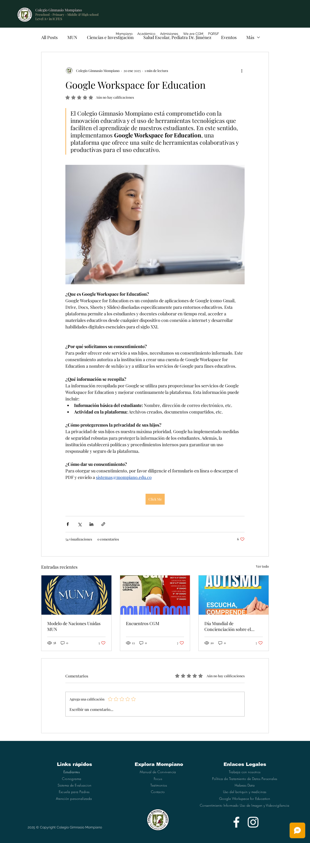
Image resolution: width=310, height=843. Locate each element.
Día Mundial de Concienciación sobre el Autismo (227, 626)
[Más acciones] (242, 70)
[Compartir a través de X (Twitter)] (79, 524)
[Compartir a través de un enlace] (103, 524)
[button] (146, 33)
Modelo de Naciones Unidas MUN (74, 626)
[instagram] (253, 822)
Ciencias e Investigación (110, 37)
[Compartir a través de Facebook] (67, 524)
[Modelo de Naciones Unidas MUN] (76, 595)
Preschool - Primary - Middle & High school (67, 14)
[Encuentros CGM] (155, 595)
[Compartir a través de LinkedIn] (91, 524)
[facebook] (236, 822)
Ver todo (262, 566)
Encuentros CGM (142, 623)
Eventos (229, 37)
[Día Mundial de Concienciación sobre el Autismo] (234, 595)
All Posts (49, 37)
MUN (72, 37)
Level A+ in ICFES (48, 18)
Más (250, 37)
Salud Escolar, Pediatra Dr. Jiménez (177, 37)
